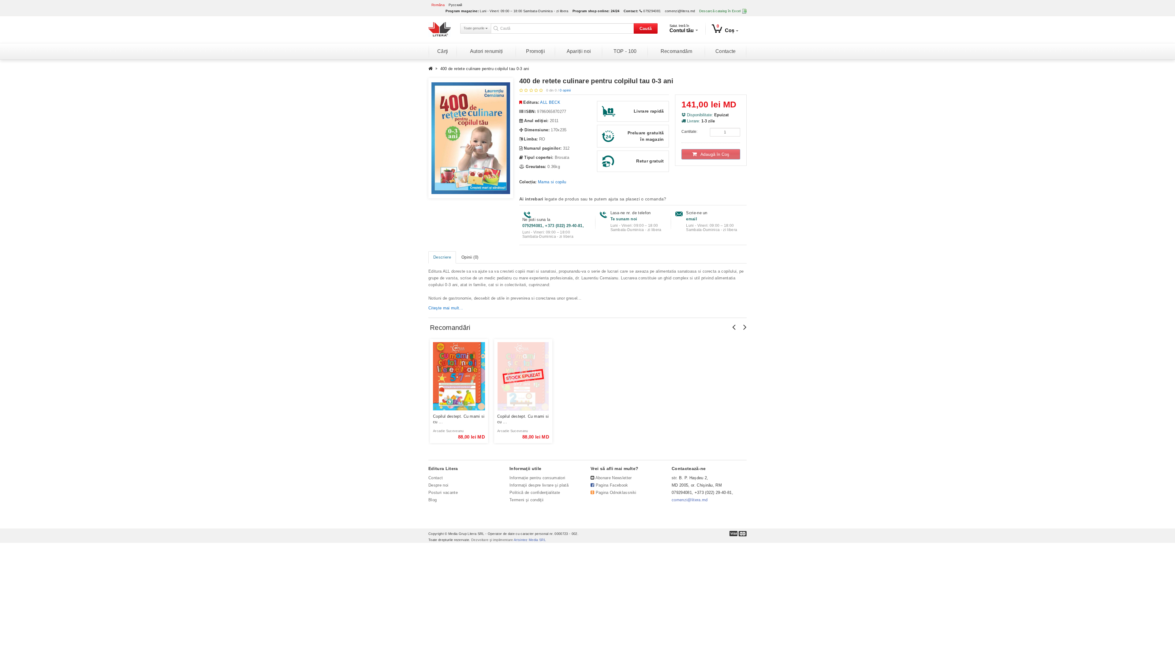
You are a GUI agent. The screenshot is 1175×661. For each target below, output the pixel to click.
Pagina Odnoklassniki (616, 492)
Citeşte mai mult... (445, 308)
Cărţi (442, 51)
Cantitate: (689, 131)
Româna (438, 5)
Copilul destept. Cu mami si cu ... (459, 419)
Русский (455, 5)
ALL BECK (550, 102)
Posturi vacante (443, 492)
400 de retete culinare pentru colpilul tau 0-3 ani (484, 68)
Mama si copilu (552, 182)
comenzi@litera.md (680, 11)
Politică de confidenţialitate (534, 492)
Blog (432, 500)
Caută (646, 28)
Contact (435, 478)
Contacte (725, 51)
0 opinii (565, 90)
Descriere (442, 257)
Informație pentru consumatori (537, 478)
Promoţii (535, 51)
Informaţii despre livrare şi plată (539, 485)
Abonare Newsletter (613, 478)
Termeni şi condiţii (526, 500)
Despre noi (438, 485)
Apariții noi (579, 51)
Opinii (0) (469, 257)
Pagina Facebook (612, 485)
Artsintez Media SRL (530, 540)
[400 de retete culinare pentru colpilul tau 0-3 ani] (470, 138)
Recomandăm (676, 51)
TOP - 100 (625, 51)
